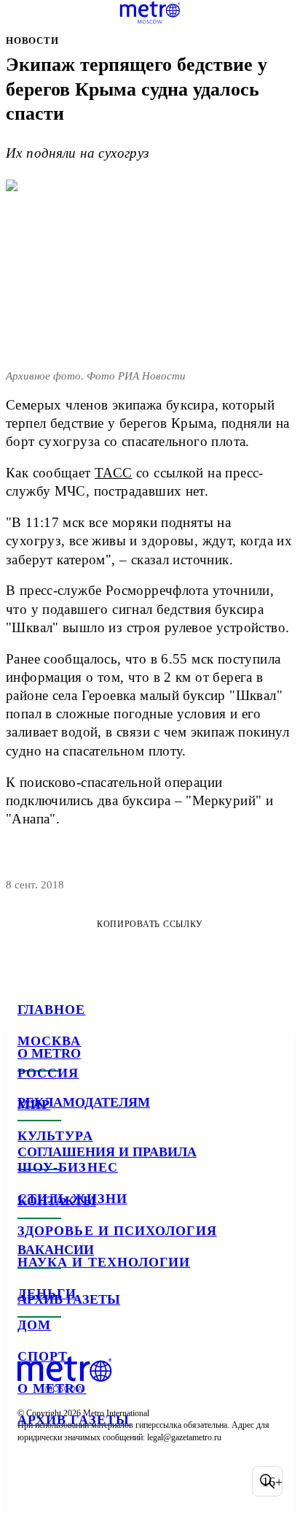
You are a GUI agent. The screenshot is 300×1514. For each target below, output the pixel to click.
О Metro (52, 1388)
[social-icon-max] (145, 1481)
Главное (51, 1009)
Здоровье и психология (117, 1230)
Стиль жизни (72, 1198)
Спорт (42, 1356)
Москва (49, 1041)
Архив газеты (73, 1420)
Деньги (46, 1293)
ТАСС (114, 472)
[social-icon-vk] (32, 1481)
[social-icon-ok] (107, 1481)
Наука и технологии (103, 1262)
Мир (33, 1104)
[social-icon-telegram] (69, 1481)
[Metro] (150, 12)
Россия (48, 1073)
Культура (55, 1136)
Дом (34, 1325)
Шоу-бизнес (67, 1167)
